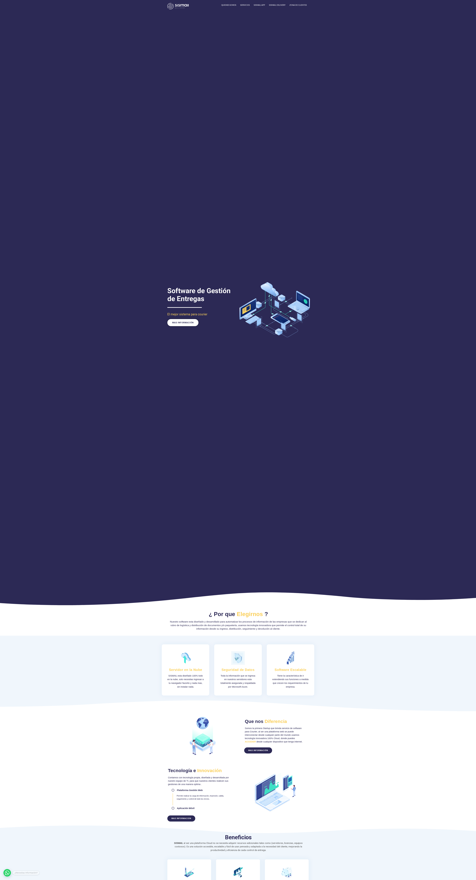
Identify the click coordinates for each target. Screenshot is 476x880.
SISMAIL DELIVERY (277, 5)
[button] (182, 322)
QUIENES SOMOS (228, 5)
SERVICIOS (245, 5)
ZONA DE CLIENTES (298, 5)
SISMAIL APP (259, 5)
